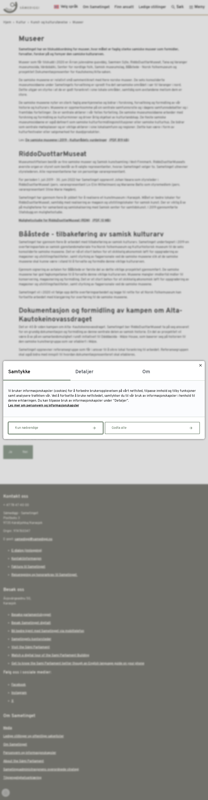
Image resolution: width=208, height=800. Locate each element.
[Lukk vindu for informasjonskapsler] (200, 365)
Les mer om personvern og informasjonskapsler (43, 406)
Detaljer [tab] (84, 372)
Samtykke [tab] (19, 372)
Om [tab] (146, 372)
